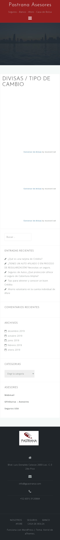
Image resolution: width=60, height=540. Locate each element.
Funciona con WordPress (20, 529)
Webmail (9, 395)
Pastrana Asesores (30, 5)
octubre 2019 (15, 335)
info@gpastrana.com (30, 483)
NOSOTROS (16, 520)
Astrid (46, 529)
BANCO (46, 520)
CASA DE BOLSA (36, 523)
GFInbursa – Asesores (17, 401)
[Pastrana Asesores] (29, 437)
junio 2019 (13, 340)
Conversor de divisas (33, 152)
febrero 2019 (15, 345)
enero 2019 (14, 349)
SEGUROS (32, 520)
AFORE (19, 523)
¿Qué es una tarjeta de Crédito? (25, 259)
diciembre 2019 (16, 331)
